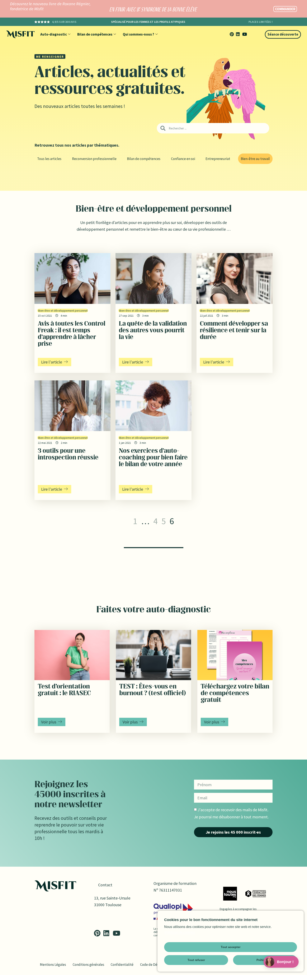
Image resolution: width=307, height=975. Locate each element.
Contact (105, 884)
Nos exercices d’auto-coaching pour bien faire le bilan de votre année (153, 457)
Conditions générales (88, 964)
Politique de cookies (180, 932)
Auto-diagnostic (53, 34)
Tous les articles (49, 158)
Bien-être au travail (255, 158)
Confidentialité (122, 964)
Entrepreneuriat (218, 158)
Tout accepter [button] (230, 947)
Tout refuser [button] (196, 960)
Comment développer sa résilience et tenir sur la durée (234, 330)
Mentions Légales (53, 964)
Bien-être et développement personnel (63, 310)
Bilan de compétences (94, 34)
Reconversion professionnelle (94, 158)
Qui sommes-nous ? (138, 34)
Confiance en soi (183, 158)
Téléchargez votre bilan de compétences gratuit (235, 693)
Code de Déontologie (156, 964)
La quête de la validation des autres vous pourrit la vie (153, 330)
